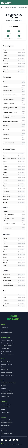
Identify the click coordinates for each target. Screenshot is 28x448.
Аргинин (5, 155)
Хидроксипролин (7, 196)
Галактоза (6, 58)
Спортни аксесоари (6, 433)
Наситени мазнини (10, 223)
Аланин (5, 153)
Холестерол (6, 274)
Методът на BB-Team (6, 364)
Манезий (5, 246)
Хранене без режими (6, 340)
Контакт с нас (4, 369)
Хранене (14, 7)
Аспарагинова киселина (9, 158)
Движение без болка (6, 345)
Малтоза (5, 69)
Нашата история (5, 361)
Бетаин (5, 82)
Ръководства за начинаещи (8, 382)
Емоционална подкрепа (7, 353)
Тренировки (4, 388)
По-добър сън (5, 348)
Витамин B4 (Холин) (8, 103)
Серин (5, 183)
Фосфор (5, 262)
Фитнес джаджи (5, 425)
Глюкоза (5, 61)
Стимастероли (7, 280)
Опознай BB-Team (6, 404)
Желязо (5, 238)
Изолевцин (6, 169)
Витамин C (6, 125)
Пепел (5, 305)
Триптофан (6, 191)
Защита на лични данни (7, 375)
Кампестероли (7, 283)
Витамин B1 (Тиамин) (9, 90)
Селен (5, 257)
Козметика (4, 430)
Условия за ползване (6, 372)
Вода (4, 297)
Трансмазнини (8, 228)
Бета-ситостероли (8, 285)
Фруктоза (5, 71)
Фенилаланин (6, 194)
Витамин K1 (6, 138)
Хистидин (5, 199)
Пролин (5, 180)
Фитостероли (7, 277)
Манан (5, 249)
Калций (5, 243)
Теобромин (6, 303)
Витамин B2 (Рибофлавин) (10, 95)
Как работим (4, 327)
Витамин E (6, 134)
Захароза (5, 63)
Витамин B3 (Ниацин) (9, 99)
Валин (4, 161)
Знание (7, 7)
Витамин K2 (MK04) (8, 143)
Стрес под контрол (6, 351)
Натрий (5, 254)
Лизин (5, 175)
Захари (5, 55)
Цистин (5, 202)
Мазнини (5, 211)
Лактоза (5, 66)
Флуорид (5, 260)
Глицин (5, 164)
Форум (3, 409)
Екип (2, 367)
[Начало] (1, 7)
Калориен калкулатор (7, 393)
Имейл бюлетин (5, 406)
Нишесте (5, 52)
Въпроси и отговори (6, 332)
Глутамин (5, 166)
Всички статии (5, 396)
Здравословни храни (6, 422)
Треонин (5, 188)
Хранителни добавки (6, 391)
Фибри (5, 50)
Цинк (4, 265)
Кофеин (5, 300)
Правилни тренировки (7, 343)
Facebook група (5, 412)
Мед (4, 251)
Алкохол (5, 295)
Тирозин (5, 185)
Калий (5, 241)
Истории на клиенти (6, 329)
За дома (3, 428)
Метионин (6, 177)
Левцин (5, 172)
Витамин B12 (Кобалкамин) (10, 121)
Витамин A (6, 86)
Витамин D (6, 130)
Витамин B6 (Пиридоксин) (10, 112)
